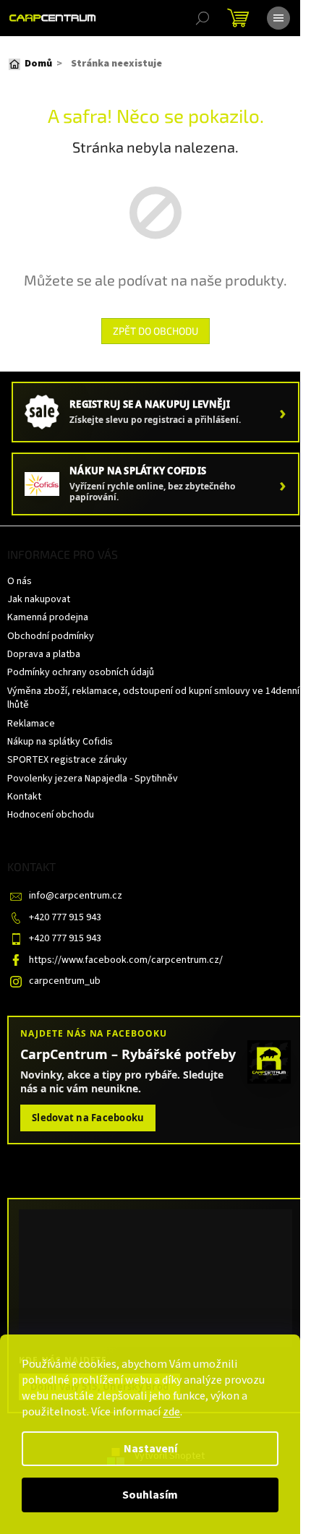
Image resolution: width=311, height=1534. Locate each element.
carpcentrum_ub (65, 981)
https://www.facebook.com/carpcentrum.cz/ (126, 960)
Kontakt (24, 796)
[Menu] (278, 18)
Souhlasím (150, 1495)
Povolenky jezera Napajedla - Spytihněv (92, 778)
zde (171, 1412)
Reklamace (31, 723)
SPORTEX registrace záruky (67, 760)
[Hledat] (202, 18)
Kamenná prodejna (47, 617)
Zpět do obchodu (155, 331)
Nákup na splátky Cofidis (60, 741)
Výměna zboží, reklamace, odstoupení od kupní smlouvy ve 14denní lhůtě (153, 698)
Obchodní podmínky (50, 636)
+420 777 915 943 (65, 917)
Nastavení (150, 1449)
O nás (19, 581)
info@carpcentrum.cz (75, 895)
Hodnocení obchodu (50, 814)
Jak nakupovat (38, 599)
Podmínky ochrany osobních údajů (80, 672)
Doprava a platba (43, 654)
